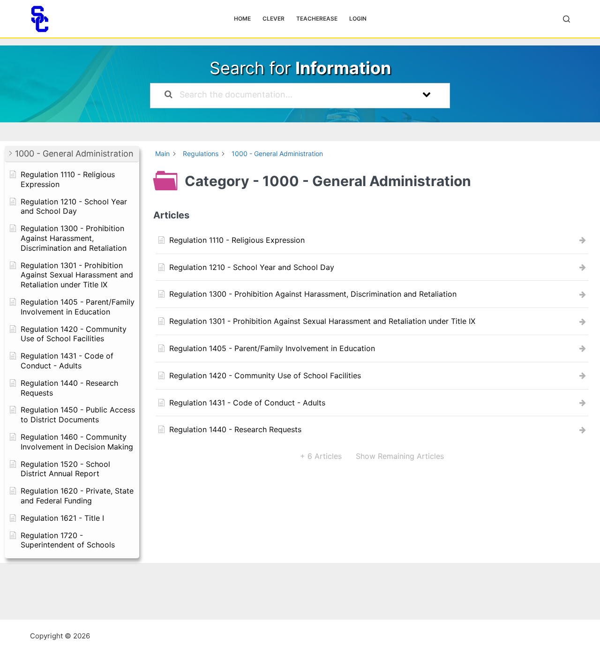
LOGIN (358, 18)
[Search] (566, 18)
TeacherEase (317, 18)
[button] (72, 154)
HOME (242, 18)
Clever (273, 18)
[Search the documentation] (168, 95)
